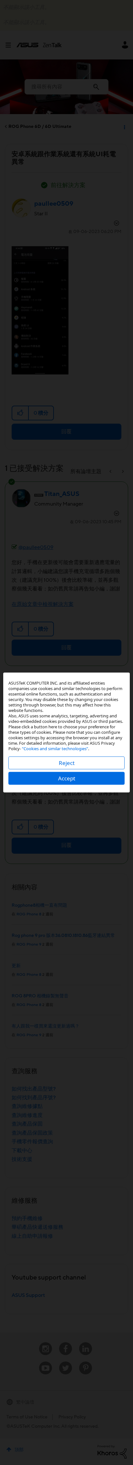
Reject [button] (67, 763)
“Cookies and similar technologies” (55, 748)
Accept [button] (66, 778)
